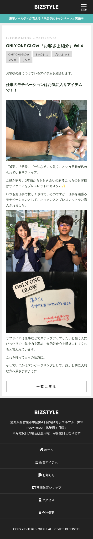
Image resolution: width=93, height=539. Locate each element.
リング (26, 60)
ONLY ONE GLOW (18, 54)
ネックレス (41, 54)
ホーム (48, 450)
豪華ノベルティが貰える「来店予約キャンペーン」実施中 (46, 18)
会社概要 (47, 512)
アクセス (47, 500)
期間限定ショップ (48, 487)
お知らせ (48, 475)
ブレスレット (62, 54)
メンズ (12, 60)
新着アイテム (48, 462)
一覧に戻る (46, 386)
